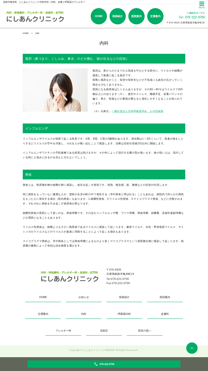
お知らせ (83, 297)
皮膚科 (165, 313)
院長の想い (144, 330)
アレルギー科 (63, 330)
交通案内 (155, 16)
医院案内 (136, 16)
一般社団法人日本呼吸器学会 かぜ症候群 (137, 111)
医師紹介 (117, 16)
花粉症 (104, 330)
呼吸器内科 (124, 313)
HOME (99, 16)
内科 (83, 313)
